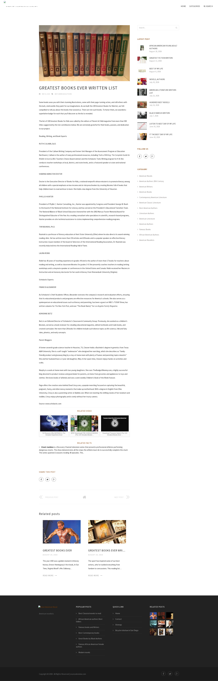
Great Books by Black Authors (90, 638)
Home (183, 6)
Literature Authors (146, 213)
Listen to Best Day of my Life (162, 124)
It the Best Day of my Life (160, 134)
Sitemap (118, 625)
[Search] (176, 27)
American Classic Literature (150, 202)
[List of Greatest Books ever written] (169, 615)
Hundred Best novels (159, 102)
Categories (194, 6)
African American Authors (149, 235)
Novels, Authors (157, 79)
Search (209, 6)
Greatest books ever (57, 550)
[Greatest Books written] (153, 632)
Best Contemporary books (88, 633)
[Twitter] (47, 479)
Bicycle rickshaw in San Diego (126, 630)
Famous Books (145, 229)
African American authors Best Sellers (89, 620)
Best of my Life (156, 68)
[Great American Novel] (21, 4)
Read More (48, 575)
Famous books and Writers (88, 627)
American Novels (145, 176)
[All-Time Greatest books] (169, 623)
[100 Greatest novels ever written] (161, 623)
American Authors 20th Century (151, 181)
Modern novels (84, 652)
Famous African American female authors (90, 645)
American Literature (147, 219)
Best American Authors (63, 94)
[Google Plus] (54, 479)
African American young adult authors (163, 47)
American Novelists (146, 240)
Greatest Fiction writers (161, 58)
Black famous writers (159, 113)
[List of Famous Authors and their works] (169, 632)
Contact (118, 619)
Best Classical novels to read (89, 613)
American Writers (146, 186)
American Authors (146, 224)
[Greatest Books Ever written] (107, 531)
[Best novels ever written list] (153, 623)
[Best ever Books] (161, 632)
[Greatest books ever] (62, 531)
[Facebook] (41, 479)
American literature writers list (162, 91)
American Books (145, 192)
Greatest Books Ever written (107, 550)
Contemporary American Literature (153, 197)
